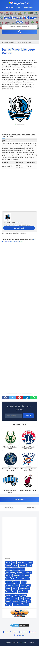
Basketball (22, 565)
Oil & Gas (8, 595)
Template (22, 601)
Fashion (13, 578)
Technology (15, 601)
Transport (8, 605)
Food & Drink (9, 582)
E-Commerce (27, 572)
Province (8, 598)
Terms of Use (20, 635)
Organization (16, 595)
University (25, 605)
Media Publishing (24, 588)
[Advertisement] (19, 190)
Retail (21, 598)
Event (7, 578)
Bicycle (29, 565)
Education (9, 575)
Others (24, 595)
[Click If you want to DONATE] (19, 616)
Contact (14, 632)
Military (8, 592)
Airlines (8, 562)
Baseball (15, 565)
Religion (15, 598)
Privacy (33, 632)
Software (27, 598)
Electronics (17, 575)
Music (25, 592)
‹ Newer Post (8, 508)
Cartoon (22, 569)
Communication (10, 572)
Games (24, 582)
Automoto (29, 562)
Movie (20, 592)
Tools (28, 601)
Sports (8, 601)
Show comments (19, 499)
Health (16, 585)
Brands (8, 569)
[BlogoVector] (19, 5)
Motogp (14, 592)
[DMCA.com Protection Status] (19, 627)
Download (20, 228)
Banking (8, 565)
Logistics (15, 588)
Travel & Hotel (17, 605)
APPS (13, 562)
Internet (8, 588)
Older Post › (31, 508)
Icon (28, 585)
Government (9, 585)
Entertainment (25, 575)
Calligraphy (15, 569)
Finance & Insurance (23, 578)
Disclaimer (24, 632)
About (6, 632)
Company (19, 572)
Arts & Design (21, 562)
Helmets (23, 585)
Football (17, 582)
